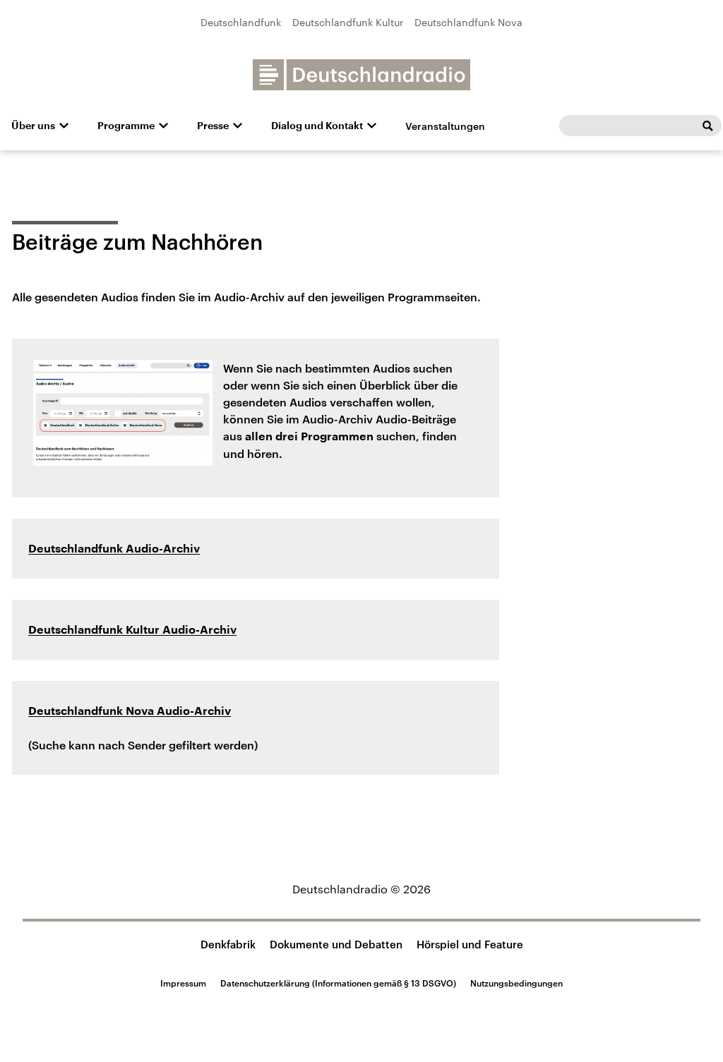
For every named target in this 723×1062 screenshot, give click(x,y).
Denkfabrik (228, 944)
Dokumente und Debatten (336, 944)
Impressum (183, 983)
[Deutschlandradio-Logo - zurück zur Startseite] (361, 74)
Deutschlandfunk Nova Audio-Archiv (129, 711)
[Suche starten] (707, 125)
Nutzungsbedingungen (516, 983)
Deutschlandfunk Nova (468, 22)
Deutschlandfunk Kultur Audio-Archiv (132, 630)
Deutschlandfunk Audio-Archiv (114, 549)
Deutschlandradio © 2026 (361, 888)
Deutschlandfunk (241, 22)
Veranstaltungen (445, 126)
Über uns (33, 126)
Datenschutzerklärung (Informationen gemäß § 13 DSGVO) (338, 983)
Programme (126, 126)
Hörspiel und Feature (470, 944)
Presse (213, 126)
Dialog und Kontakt (317, 126)
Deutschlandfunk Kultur (347, 22)
